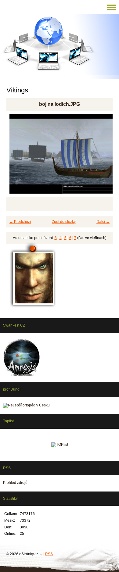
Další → (103, 222)
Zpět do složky (64, 222)
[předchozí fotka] (16, 156)
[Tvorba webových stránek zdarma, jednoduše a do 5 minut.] (41, 554)
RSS (49, 554)
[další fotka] (103, 156)
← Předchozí (20, 222)
